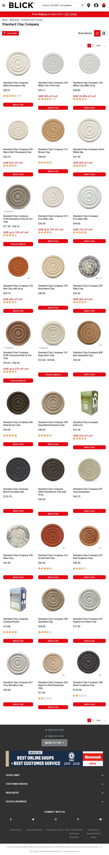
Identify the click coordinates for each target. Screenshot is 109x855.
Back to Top (53, 742)
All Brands (14, 20)
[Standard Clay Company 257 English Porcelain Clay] (89, 599)
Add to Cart (18, 105)
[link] (98, 45)
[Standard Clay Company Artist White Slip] (89, 130)
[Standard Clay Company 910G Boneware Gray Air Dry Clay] (18, 196)
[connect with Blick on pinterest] (78, 821)
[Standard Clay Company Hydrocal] (89, 403)
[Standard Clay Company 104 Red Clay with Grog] (18, 266)
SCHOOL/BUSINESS (16, 801)
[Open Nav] (3, 5)
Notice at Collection (35, 830)
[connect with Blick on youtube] (100, 821)
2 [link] (93, 45)
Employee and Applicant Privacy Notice (94, 833)
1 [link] (89, 45)
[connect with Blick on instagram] (55, 821)
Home (5, 20)
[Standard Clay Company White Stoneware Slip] (18, 63)
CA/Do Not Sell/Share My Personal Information (74, 833)
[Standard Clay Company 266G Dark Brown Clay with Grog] (53, 469)
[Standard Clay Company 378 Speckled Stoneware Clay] (53, 403)
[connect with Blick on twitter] (33, 821)
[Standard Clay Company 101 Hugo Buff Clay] (53, 333)
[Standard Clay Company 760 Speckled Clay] (53, 599)
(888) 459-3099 (56, 736)
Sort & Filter (12, 33)
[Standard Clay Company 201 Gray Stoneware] (89, 469)
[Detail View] (103, 33)
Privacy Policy (15, 830)
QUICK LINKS (12, 775)
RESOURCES (12, 792)
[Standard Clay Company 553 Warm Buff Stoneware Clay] (18, 130)
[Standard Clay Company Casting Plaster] (18, 599)
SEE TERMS (71, 14)
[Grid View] (97, 33)
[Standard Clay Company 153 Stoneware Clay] (53, 266)
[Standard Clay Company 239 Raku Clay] (89, 266)
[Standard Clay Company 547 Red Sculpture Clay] (89, 536)
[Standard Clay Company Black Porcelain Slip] (18, 469)
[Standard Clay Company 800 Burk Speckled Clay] (89, 333)
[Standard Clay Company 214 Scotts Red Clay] (53, 536)
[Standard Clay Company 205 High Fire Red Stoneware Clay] (53, 663)
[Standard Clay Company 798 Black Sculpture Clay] (89, 663)
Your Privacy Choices (54, 830)
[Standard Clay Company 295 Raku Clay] (18, 536)
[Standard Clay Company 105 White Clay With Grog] (89, 63)
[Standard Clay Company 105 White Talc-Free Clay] (53, 63)
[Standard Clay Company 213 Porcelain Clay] (53, 196)
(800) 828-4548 (56, 730)
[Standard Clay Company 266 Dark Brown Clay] (18, 403)
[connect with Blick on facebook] (11, 821)
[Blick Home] (22, 5)
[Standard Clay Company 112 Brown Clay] (53, 130)
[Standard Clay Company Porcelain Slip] (89, 196)
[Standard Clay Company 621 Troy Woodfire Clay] (18, 663)
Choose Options (18, 244)
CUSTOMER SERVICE (17, 784)
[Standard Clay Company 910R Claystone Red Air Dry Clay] (18, 333)
